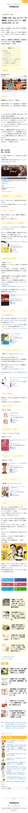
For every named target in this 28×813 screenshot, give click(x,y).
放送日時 (7, 53)
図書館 (13, 303)
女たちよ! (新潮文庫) (14, 333)
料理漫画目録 (14, 7)
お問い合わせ (14, 798)
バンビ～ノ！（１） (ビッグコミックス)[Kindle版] (18, 487)
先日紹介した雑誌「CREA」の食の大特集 (15, 320)
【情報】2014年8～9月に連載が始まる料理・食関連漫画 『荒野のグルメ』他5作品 (18, 670)
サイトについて (7, 798)
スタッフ (7, 57)
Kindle (13, 250)
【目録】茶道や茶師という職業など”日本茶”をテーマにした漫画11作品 (18, 626)
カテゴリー (4, 786)
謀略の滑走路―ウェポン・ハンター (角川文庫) (18, 295)
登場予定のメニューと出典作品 (11, 59)
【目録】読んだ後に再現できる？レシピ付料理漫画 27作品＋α (18, 637)
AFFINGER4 (13, 810)
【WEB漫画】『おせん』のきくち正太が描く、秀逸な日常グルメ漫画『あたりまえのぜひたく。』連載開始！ (16, 746)
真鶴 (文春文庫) (14, 413)
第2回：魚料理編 (9, 63)
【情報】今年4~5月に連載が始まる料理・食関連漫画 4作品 (18, 681)
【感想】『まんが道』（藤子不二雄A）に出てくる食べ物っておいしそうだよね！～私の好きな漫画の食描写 (18, 603)
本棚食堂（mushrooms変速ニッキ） (13, 369)
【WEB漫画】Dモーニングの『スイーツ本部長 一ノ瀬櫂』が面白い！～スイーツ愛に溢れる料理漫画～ (18, 616)
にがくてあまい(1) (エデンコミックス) (18, 377)
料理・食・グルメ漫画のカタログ (14, 805)
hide (12, 48)
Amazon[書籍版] (15, 495)
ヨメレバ (15, 245)
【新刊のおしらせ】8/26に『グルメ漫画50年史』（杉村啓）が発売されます (17, 703)
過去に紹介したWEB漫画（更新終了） (16, 781)
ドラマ (6, 658)
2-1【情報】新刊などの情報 (8, 656)
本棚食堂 (5, 51)
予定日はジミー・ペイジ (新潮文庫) (17, 463)
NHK (3, 658)
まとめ (4, 65)
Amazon (13, 249)
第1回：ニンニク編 (10, 61)
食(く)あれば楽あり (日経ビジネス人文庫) (18, 440)
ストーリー (8, 55)
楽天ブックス (14, 251)
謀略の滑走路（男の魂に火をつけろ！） (14, 286)
